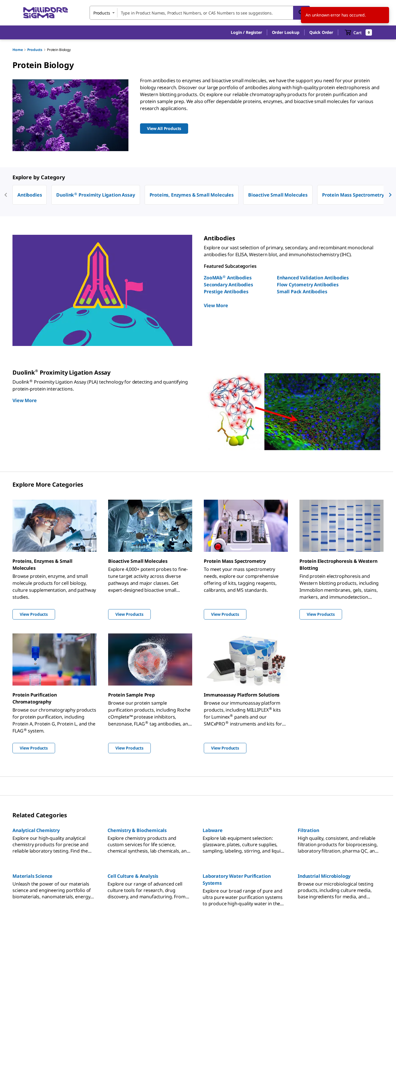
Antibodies (29, 195)
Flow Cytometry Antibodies (308, 284)
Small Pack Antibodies (302, 291)
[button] (246, 32)
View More (216, 305)
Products (34, 49)
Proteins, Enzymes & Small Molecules (192, 195)
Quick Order (321, 32)
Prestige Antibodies (226, 291)
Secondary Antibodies (228, 284)
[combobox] (200, 13)
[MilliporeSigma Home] (45, 13)
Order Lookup (285, 32)
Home (17, 49)
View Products (34, 614)
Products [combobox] (101, 13)
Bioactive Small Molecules (278, 195)
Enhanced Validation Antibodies (313, 277)
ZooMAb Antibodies (228, 277)
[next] (390, 195)
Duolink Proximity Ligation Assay (95, 194)
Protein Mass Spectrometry (353, 195)
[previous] (6, 195)
